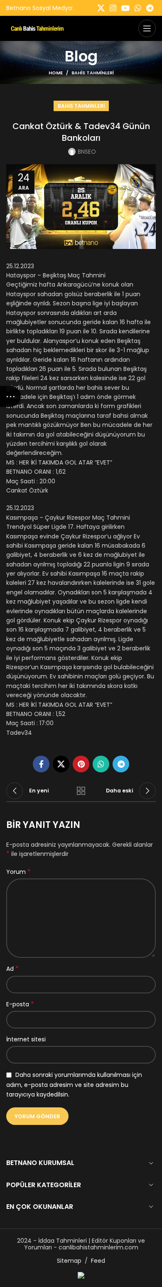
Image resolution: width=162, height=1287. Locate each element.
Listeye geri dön (81, 790)
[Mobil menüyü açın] (147, 28)
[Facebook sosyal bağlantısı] (41, 764)
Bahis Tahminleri (92, 72)
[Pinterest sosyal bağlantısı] (81, 764)
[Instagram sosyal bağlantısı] (113, 8)
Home (56, 72)
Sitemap (69, 1261)
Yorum (18, 871)
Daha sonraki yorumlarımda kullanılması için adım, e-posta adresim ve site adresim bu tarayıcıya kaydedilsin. (74, 1085)
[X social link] (101, 8)
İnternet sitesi (26, 1039)
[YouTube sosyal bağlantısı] (125, 8)
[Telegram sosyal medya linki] (150, 8)
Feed (98, 1261)
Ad (12, 968)
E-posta (20, 1004)
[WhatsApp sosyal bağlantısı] (138, 8)
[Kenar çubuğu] (10, 396)
